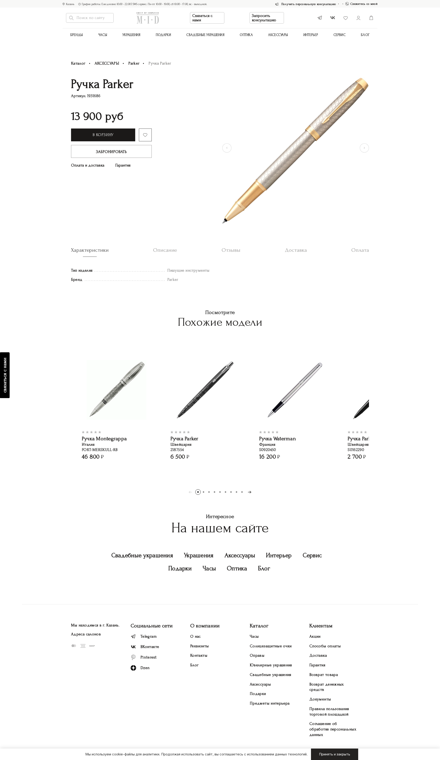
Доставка (318, 655)
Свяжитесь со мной (363, 3)
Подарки (163, 35)
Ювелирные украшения (271, 665)
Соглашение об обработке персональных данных (332, 729)
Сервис (339, 35)
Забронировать (111, 152)
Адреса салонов (86, 634)
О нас (195, 636)
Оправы (257, 655)
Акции (315, 636)
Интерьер (310, 35)
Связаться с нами (202, 18)
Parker (133, 63)
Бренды (76, 35)
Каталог (78, 63)
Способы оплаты (325, 646)
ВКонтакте (149, 647)
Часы (102, 35)
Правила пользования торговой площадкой (329, 711)
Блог (365, 35)
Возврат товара (323, 675)
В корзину (103, 135)
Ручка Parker (184, 438)
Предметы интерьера (269, 703)
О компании (205, 626)
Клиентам (321, 626)
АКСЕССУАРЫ (278, 35)
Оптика (246, 35)
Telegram (148, 636)
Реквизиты (199, 646)
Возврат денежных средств (326, 687)
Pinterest (148, 657)
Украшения (131, 35)
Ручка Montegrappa (104, 438)
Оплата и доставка (87, 165)
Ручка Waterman (277, 438)
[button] (198, 492)
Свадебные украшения (205, 35)
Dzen (145, 668)
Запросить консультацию (264, 18)
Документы (320, 699)
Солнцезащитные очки (271, 646)
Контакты (198, 655)
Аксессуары (240, 555)
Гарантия (122, 165)
